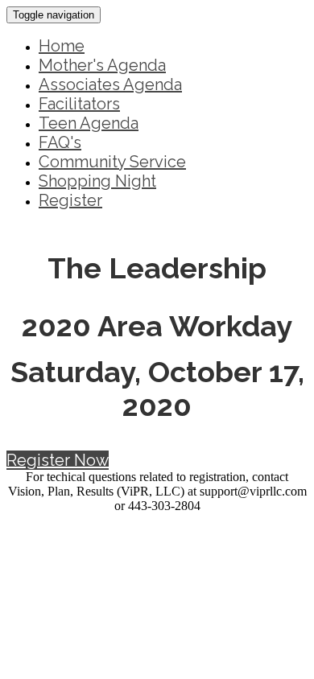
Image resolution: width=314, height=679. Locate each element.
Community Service (112, 161)
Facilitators (79, 103)
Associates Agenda (110, 84)
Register (70, 200)
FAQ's (60, 142)
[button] (57, 460)
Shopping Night (97, 181)
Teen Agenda (88, 123)
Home (62, 46)
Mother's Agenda (102, 65)
